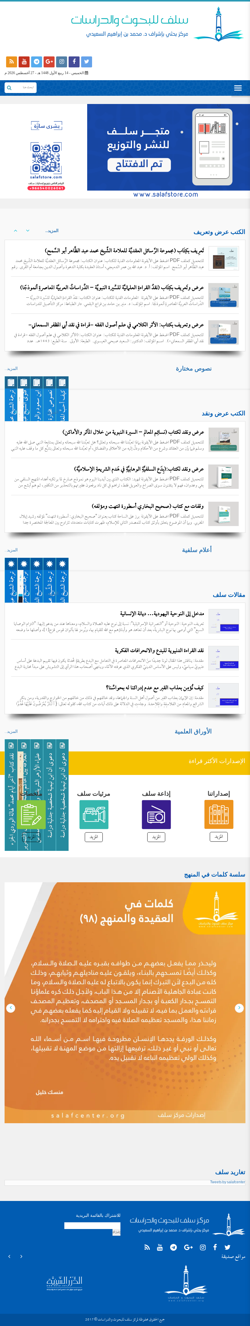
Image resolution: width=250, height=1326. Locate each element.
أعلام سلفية (197, 550)
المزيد (219, 837)
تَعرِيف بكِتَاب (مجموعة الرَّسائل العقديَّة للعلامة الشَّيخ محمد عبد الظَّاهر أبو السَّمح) (124, 251)
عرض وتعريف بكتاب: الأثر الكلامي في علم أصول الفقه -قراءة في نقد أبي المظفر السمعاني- (116, 325)
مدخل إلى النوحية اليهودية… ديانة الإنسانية (162, 614)
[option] (125, 295)
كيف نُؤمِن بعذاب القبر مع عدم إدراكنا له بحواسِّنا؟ (155, 651)
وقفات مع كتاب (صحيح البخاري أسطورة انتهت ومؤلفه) (148, 469)
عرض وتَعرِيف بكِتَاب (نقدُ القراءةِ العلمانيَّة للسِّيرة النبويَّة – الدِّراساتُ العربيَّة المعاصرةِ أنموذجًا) (112, 288)
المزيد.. (52, 230)
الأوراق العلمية (193, 731)
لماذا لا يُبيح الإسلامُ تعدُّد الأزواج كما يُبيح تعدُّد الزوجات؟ (148, 688)
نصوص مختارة (194, 368)
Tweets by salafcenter (227, 1182)
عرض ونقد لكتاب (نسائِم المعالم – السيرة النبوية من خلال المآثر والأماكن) (133, 433)
